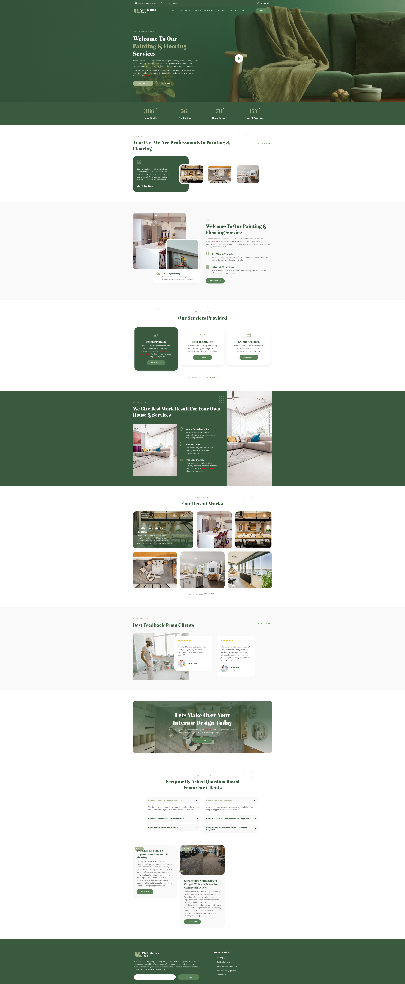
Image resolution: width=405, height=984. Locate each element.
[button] (173, 800)
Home (172, 11)
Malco (146, 76)
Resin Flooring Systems (227, 11)
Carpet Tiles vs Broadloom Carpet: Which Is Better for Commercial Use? (201, 884)
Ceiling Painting (184, 11)
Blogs (187, 849)
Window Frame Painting (204, 11)
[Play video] (239, 58)
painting (207, 730)
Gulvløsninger (207, 468)
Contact (244, 11)
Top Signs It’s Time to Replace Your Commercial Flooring (153, 854)
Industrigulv (221, 241)
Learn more (155, 363)
